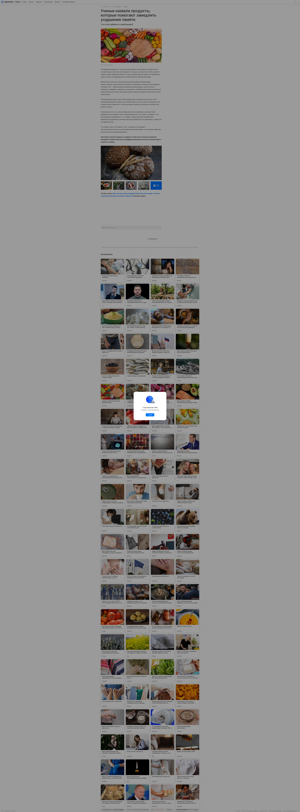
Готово (150, 415)
